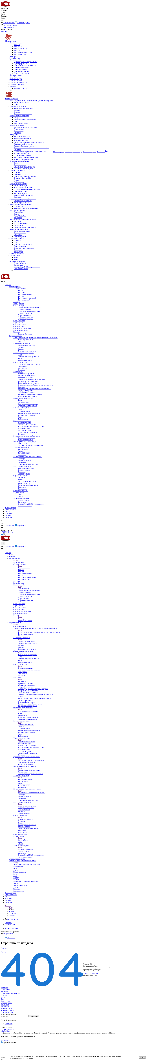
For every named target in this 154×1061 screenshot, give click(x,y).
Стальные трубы (19, 305)
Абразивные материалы (26, 375)
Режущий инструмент (25, 390)
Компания (4, 988)
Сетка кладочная (24, 474)
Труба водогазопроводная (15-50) (29, 307)
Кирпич (20, 496)
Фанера (20, 451)
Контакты (8, 513)
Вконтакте (11, 938)
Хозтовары (21, 458)
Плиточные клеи (24, 483)
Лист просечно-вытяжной (27, 298)
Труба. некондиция (24, 315)
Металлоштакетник (25, 506)
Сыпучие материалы (20, 491)
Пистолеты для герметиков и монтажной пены (34, 389)
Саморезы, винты (24, 411)
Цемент (20, 479)
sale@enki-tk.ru (8, 934)
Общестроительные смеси (27, 481)
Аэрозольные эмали (25, 360)
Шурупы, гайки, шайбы (26, 415)
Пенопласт (21, 434)
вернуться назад (91, 975)
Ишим (11, 911)
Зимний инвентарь (24, 460)
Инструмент (18, 372)
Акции (7, 511)
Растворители (22, 366)
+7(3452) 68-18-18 (7, 27)
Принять (142, 1057)
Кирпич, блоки (19, 493)
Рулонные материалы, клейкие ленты (27, 436)
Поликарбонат (23, 449)
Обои (19, 341)
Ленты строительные (25, 339)
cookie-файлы (52, 1056)
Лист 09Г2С (22, 292)
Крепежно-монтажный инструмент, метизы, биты (35, 385)
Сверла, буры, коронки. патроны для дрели (33, 379)
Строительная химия (21, 362)
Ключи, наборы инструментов (28, 383)
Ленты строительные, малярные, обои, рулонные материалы (35, 338)
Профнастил (22, 502)
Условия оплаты (6, 1008)
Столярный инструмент (26, 392)
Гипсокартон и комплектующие (25, 441)
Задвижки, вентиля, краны (27, 406)
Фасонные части (23, 402)
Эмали (20, 358)
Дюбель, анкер (23, 419)
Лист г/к (21, 290)
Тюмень (12, 915)
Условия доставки (7, 1010)
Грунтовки (21, 477)
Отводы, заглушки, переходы (28, 404)
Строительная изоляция (22, 421)
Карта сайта (5, 1005)
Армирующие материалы (22, 466)
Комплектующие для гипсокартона (30, 445)
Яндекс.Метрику (39, 1056)
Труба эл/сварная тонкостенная (29, 311)
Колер (20, 355)
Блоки (20, 494)
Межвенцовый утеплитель (27, 432)
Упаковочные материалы (26, 438)
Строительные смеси (21, 476)
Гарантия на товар (7, 1012)
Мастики (21, 347)
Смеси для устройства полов (28, 485)
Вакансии (4, 991)
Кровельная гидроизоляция (27, 345)
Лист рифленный (24, 300)
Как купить (5, 1006)
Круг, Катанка (18, 322)
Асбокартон (22, 455)
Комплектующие (24, 470)
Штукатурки (22, 489)
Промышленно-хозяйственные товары (27, 457)
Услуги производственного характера (26, 864)
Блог (2, 999)
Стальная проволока (20, 330)
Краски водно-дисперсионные (28, 356)
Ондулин (21, 349)
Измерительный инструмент (28, 381)
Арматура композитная (26, 468)
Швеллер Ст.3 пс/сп (25, 334)
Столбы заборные (24, 500)
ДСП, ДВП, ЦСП (24, 453)
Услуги (3, 997)
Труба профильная (24, 309)
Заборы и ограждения (21, 498)
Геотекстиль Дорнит (25, 428)
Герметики (21, 370)
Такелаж (21, 409)
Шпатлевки (22, 487)
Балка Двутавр (18, 304)
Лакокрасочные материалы (23, 353)
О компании (5, 989)
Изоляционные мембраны (27, 351)
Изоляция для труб (24, 423)
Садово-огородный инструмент (29, 464)
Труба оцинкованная (25, 313)
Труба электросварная (25, 319)
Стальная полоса (19, 321)
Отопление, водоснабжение (23, 398)
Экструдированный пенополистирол (31, 426)
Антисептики (22, 368)
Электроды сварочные (26, 373)
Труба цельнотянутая (25, 317)
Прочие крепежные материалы (29, 413)
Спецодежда (22, 462)
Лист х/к (21, 296)
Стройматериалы (15, 336)
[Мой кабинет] (2, 528)
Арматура (16, 302)
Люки (20, 400)
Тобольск (12, 913)
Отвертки (21, 387)
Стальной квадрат (19, 324)
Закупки (8, 515)
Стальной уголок (19, 326)
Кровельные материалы (22, 343)
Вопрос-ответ (6, 1001)
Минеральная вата (24, 430)
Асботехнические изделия (27, 424)
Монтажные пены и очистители (29, 364)
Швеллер (17, 332)
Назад (11, 555)
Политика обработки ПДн (10, 993)
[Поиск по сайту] (2, 20)
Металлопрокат (15, 287)
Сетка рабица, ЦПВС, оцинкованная (31, 504)
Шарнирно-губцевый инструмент (30, 394)
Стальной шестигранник (22, 328)
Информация (5, 995)
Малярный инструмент (26, 377)
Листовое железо (19, 288)
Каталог (8, 285)
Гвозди (20, 417)
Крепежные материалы (22, 407)
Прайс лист (9, 517)
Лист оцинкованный (25, 294)
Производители (6, 1003)
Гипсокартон (22, 443)
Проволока (21, 472)
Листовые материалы (21, 447)
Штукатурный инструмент (27, 396)
